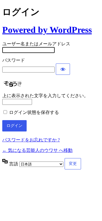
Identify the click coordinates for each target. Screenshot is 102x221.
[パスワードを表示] (63, 69)
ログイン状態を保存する (34, 112)
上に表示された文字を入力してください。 (45, 95)
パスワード (13, 60)
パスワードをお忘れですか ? (31, 139)
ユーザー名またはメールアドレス (36, 43)
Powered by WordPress (47, 30)
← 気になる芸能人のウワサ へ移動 (37, 150)
